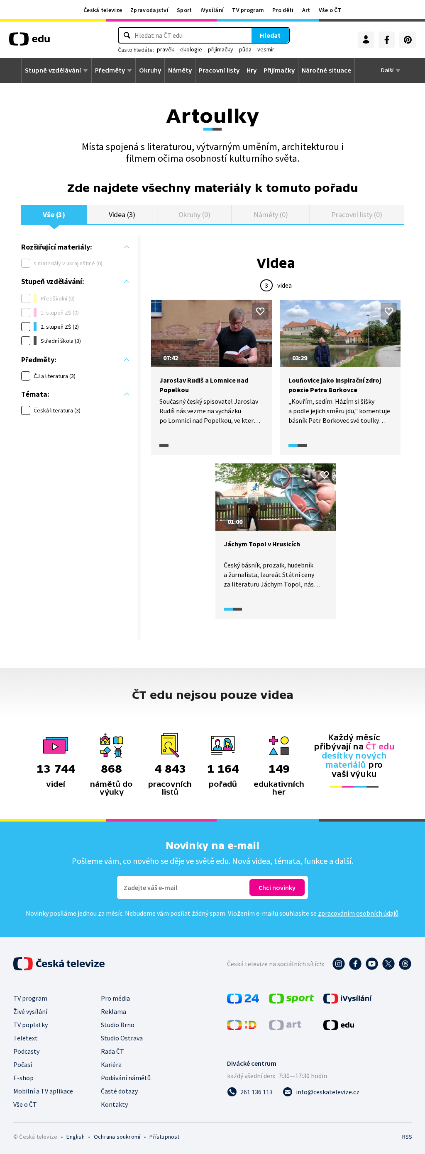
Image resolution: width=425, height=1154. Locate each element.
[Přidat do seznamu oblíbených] (260, 311)
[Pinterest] (407, 40)
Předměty (110, 70)
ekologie (191, 49)
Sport (184, 10)
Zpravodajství (149, 10)
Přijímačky (279, 70)
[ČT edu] (29, 42)
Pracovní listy (219, 70)
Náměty (180, 70)
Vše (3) (54, 214)
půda (245, 49)
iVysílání (212, 10)
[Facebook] (387, 40)
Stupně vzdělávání (53, 70)
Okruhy (150, 70)
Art (306, 10)
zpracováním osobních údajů (358, 913)
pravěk (165, 49)
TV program (248, 10)
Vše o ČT (330, 10)
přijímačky (220, 49)
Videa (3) (122, 214)
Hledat (270, 35)
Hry (251, 70)
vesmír (265, 49)
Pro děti (282, 10)
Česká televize (102, 10)
